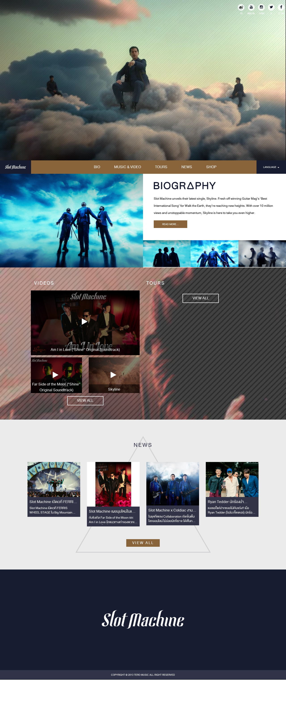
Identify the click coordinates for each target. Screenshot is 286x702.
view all (85, 401)
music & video (127, 167)
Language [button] (270, 167)
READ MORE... (170, 224)
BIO (97, 167)
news (186, 167)
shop (211, 167)
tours (161, 167)
